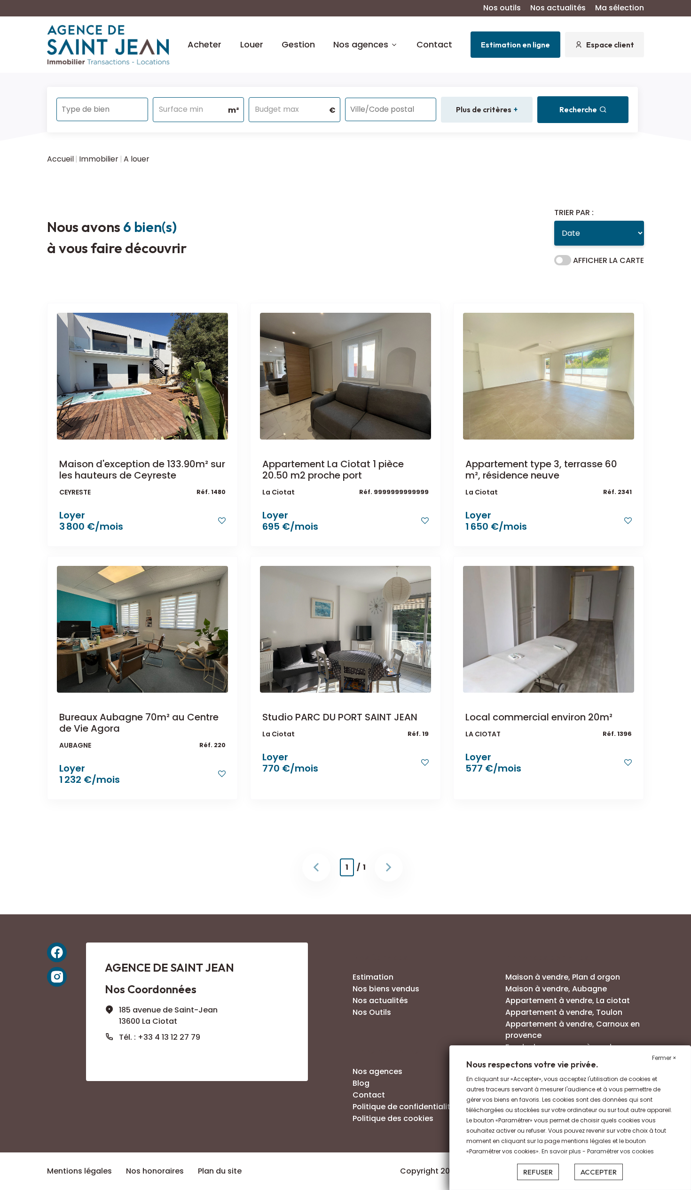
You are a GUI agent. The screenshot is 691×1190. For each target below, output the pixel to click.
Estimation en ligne (515, 44)
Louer (251, 44)
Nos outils (502, 7)
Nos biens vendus (386, 988)
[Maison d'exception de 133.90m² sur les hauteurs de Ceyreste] (142, 376)
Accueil (60, 159)
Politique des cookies (393, 1118)
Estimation (373, 977)
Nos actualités (558, 7)
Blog (361, 1083)
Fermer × (664, 1058)
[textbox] (102, 106)
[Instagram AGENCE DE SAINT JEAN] (57, 977)
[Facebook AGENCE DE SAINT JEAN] (57, 952)
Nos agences (360, 44)
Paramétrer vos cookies (620, 1151)
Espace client (610, 44)
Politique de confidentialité (404, 1106)
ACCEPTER (599, 1171)
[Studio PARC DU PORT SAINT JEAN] (345, 628)
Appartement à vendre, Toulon (563, 1012)
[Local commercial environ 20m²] (548, 628)
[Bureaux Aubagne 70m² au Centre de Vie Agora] (142, 628)
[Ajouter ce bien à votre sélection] (222, 520)
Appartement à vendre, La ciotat (567, 1000)
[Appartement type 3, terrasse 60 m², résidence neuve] (548, 376)
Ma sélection (619, 7)
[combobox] (102, 109)
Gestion (298, 44)
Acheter (204, 44)
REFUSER (538, 1171)
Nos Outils (372, 1012)
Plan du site (220, 1171)
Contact (434, 44)
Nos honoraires (155, 1171)
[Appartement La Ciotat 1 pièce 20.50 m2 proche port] (345, 376)
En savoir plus (562, 1151)
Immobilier (98, 159)
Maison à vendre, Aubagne (556, 988)
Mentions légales (79, 1171)
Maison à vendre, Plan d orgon (562, 977)
